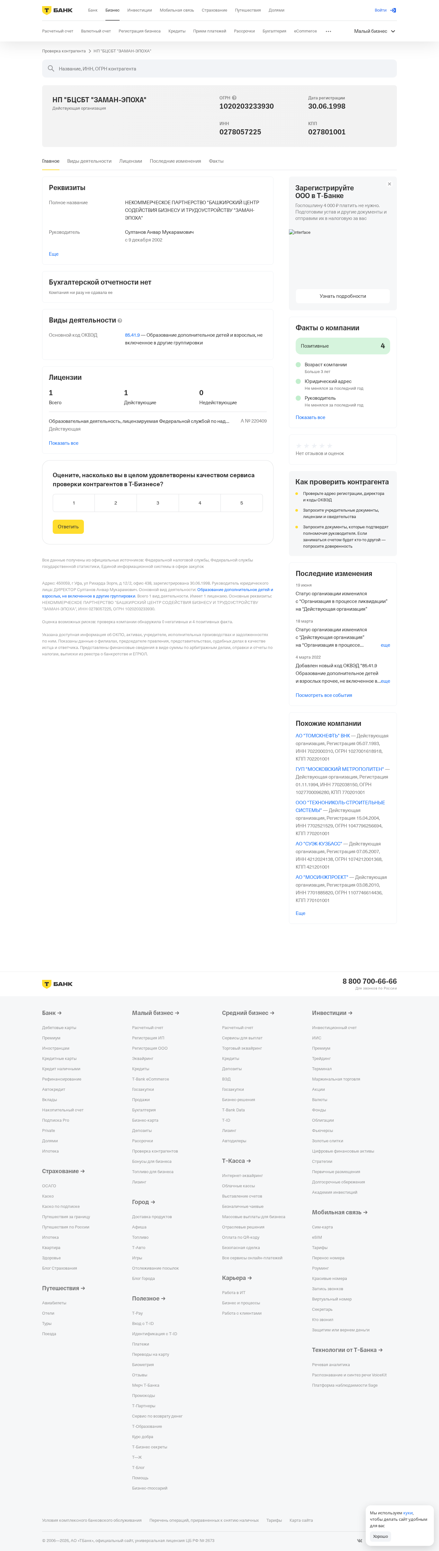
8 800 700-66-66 (370, 981)
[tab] (50, 161)
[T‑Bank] (57, 10)
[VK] (359, 1541)
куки (408, 1513)
